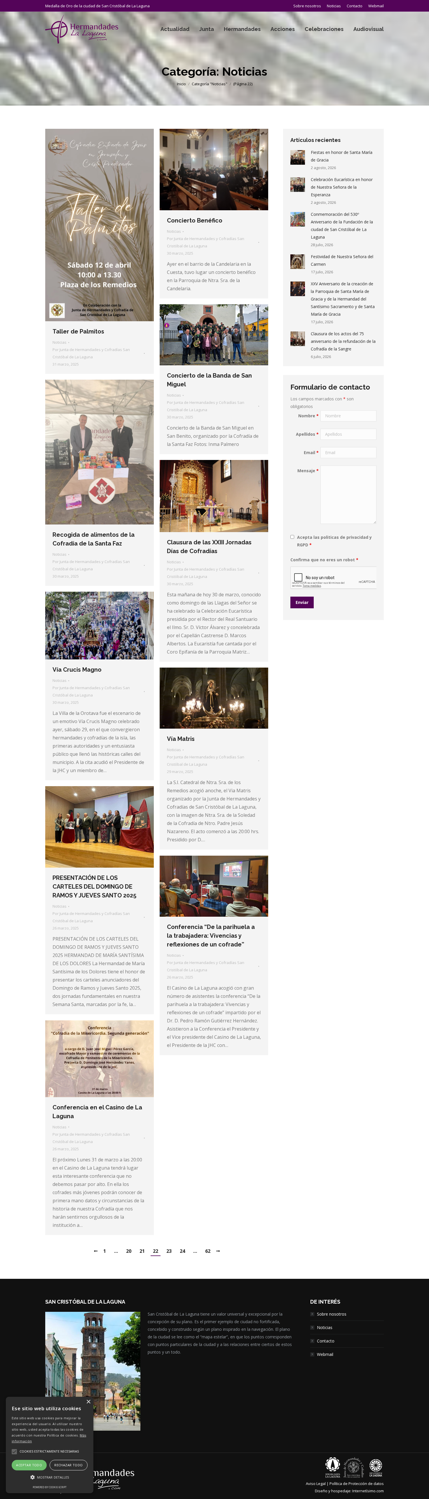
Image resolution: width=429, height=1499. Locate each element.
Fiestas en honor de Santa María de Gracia (341, 156)
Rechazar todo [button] (68, 1465)
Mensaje (308, 470)
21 (142, 1251)
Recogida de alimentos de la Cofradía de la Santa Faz (94, 539)
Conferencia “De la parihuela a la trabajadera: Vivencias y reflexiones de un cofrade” (211, 935)
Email (311, 452)
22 (155, 1251)
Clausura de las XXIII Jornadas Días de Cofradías (209, 547)
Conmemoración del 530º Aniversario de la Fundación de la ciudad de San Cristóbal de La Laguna (342, 225)
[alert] (49, 1445)
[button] (50, 1477)
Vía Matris (181, 738)
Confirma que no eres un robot (324, 559)
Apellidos (307, 434)
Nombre (308, 415)
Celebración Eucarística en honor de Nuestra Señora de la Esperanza (342, 187)
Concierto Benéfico (194, 220)
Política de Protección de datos (356, 1483)
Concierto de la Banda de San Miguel (209, 380)
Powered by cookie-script (50, 1487)
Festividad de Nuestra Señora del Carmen (342, 260)
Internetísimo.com (368, 1490)
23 (169, 1251)
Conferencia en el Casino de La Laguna (97, 1112)
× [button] (88, 1402)
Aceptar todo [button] (29, 1465)
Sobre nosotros (331, 1314)
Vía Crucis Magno (77, 669)
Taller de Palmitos (78, 331)
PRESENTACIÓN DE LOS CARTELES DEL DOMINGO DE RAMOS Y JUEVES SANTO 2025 (94, 886)
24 (182, 1251)
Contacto (325, 1341)
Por (91, 353)
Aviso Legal (316, 1483)
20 (128, 1251)
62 (207, 1251)
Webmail (325, 1354)
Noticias (60, 342)
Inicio (181, 83)
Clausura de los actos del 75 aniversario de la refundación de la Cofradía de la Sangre (343, 341)
